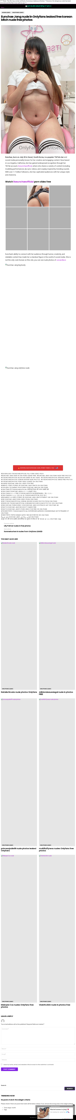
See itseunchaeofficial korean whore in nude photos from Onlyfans (29, 501)
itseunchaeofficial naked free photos (57, 480)
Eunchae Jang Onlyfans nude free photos (54, 476)
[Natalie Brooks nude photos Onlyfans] (19, 616)
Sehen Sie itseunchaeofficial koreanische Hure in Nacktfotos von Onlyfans (32, 503)
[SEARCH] (74, 6)
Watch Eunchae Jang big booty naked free (19, 507)
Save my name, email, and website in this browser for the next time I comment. (29, 1064)
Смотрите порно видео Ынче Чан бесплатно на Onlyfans (25, 515)
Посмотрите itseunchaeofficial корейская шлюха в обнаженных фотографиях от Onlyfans (35, 512)
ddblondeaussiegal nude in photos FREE (56, 693)
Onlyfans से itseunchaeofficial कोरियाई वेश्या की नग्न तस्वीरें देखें (25, 489)
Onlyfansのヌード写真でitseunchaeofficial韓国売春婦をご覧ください (27, 493)
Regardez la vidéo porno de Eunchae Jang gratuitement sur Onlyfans (30, 497)
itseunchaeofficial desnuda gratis (56, 478)
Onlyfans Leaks (7, 689)
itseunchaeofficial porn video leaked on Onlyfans (22, 482)
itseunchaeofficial (25, 166)
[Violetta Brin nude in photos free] (57, 929)
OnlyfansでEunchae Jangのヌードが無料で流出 (19, 491)
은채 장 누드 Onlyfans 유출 (51, 519)
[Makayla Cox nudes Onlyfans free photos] (19, 929)
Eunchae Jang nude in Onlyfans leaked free (19, 476)
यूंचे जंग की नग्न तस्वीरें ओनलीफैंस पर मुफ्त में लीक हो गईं (20, 519)
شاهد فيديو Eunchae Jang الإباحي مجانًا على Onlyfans (20, 517)
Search (3, 1085)
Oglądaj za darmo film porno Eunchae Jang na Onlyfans (25, 487)
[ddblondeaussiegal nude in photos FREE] (57, 616)
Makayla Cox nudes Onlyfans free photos (17, 1005)
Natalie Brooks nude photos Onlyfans (19, 692)
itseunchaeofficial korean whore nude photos (21, 480)
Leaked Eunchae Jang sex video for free (18, 483)
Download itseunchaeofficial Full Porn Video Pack (23, 474)
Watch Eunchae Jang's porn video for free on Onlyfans (24, 509)
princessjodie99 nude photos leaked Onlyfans (18, 849)
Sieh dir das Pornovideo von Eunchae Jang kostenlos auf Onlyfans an (30, 505)
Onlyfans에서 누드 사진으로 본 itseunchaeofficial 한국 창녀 (24, 495)
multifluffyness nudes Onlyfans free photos (56, 849)
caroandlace (61, 260)
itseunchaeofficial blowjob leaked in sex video (21, 478)
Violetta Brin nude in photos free (54, 1004)
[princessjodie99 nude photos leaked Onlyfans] (19, 772)
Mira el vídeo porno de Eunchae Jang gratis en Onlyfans (25, 485)
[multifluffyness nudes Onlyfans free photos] (57, 772)
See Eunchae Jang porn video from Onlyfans (20, 499)
